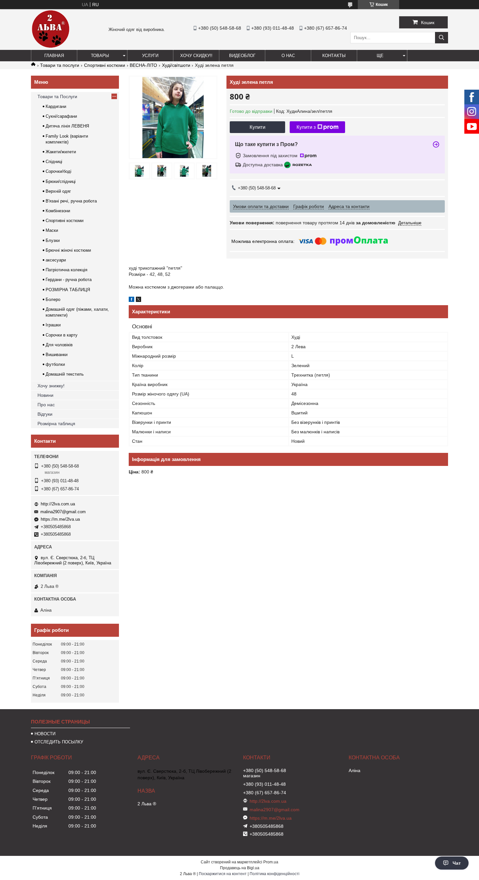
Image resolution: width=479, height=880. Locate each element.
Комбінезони (58, 210)
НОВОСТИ (45, 733)
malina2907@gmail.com (63, 511)
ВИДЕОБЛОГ (242, 55)
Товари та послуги (59, 65)
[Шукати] (441, 37)
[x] (138, 300)
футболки (55, 364)
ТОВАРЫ (100, 55)
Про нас (46, 404)
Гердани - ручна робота (69, 279)
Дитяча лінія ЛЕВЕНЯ (67, 126)
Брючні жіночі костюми (68, 250)
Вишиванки (56, 354)
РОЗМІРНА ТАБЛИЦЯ (68, 289)
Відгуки (44, 414)
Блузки (53, 240)
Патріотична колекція (66, 269)
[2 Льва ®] (50, 47)
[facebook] (131, 300)
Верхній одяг (58, 191)
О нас (288, 55)
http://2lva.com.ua (58, 503)
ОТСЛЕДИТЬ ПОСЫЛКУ (59, 741)
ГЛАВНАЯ (54, 55)
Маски (52, 230)
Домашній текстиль (65, 374)
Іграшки (53, 324)
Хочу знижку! (51, 385)
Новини (45, 395)
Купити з (306, 127)
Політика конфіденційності (274, 874)
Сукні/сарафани (61, 116)
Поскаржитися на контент (223, 874)
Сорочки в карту (62, 335)
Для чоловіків (59, 344)
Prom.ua (270, 862)
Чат (457, 863)
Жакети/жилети (61, 151)
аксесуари (56, 260)
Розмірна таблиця (56, 423)
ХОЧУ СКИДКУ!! (196, 55)
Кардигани (56, 106)
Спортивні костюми (104, 65)
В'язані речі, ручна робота (71, 201)
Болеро (53, 299)
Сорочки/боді (58, 171)
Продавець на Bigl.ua (239, 868)
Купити (257, 127)
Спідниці (54, 161)
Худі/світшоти (176, 65)
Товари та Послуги (57, 96)
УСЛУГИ (150, 55)
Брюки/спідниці (61, 181)
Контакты (334, 55)
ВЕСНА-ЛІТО (143, 65)
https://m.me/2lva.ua (60, 519)
